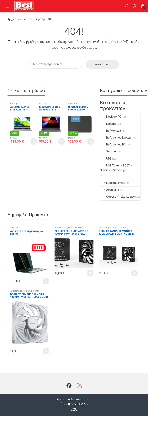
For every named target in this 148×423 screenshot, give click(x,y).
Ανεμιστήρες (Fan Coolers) (69, 227)
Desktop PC (113, 116)
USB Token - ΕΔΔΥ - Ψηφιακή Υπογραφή (116, 168)
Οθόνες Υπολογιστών (120, 196)
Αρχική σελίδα (17, 19)
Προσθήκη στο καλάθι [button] (30, 141)
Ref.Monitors (114, 130)
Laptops (14, 103)
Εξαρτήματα (114, 182)
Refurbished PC (116, 144)
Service (111, 151)
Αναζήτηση (127, 6)
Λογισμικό (112, 189)
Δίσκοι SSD (74, 103)
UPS (109, 158)
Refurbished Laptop (118, 137)
